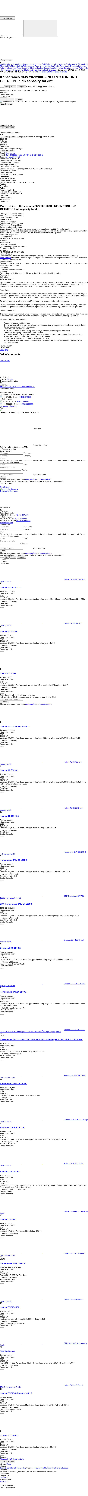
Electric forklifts (17, 66)
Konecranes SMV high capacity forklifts (52, 72)
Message (24, 470)
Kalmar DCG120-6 (8, 631)
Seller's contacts (17, 1459)
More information (6, 523)
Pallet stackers (28, 66)
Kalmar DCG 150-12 (9, 1171)
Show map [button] (37, 429)
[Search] (40, 28)
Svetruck (52, 70)
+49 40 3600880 (23, 401)
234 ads (10, 379)
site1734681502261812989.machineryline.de (17, 387)
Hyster (35, 70)
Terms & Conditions (7, 1468)
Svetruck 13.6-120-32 (10, 948)
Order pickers (48, 68)
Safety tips (4, 350)
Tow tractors (58, 68)
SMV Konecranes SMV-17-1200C (16, 904)
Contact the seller (7, 128)
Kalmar (41, 70)
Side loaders (38, 68)
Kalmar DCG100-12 (9, 816)
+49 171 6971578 (24, 397)
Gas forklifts (55, 66)
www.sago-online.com (8, 406)
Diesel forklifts (5, 66)
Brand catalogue (61, 1468)
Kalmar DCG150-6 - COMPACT (15, 726)
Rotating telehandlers (8, 68)
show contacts (5, 258)
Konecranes (10, 153)
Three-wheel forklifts (42, 66)
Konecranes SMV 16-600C (13, 1263)
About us (3, 1459)
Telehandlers (82, 64)
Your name (28, 453)
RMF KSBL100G (8, 673)
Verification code (39, 475)
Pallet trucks (83, 68)
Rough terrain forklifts (25, 68)
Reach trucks (65, 66)
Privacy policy (20, 1468)
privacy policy (30, 479)
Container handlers (71, 68)
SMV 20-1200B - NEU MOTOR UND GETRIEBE (24, 155)
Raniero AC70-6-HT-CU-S (12, 1127)
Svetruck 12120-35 (9, 1435)
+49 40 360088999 (26, 404)
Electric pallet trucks (78, 66)
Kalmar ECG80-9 (8, 1219)
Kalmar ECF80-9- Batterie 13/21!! (16, 1393)
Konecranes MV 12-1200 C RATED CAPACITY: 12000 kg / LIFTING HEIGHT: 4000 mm (41, 1040)
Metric (8, 1464)
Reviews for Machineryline (45, 1468)
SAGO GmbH (5, 361)
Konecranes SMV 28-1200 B (13, 860)
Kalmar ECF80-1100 (9, 1307)
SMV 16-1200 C (7, 1351)
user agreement (45, 479)
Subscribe (5, 702)
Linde (46, 70)
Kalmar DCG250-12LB (10, 587)
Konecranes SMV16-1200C (13, 992)
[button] (44, 49)
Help (9, 1459)
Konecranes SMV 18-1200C (13, 1083)
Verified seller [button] (5, 377)
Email (26, 465)
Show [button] (15, 397)
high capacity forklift (12, 157)
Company (27, 456)
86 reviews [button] (4, 385)
